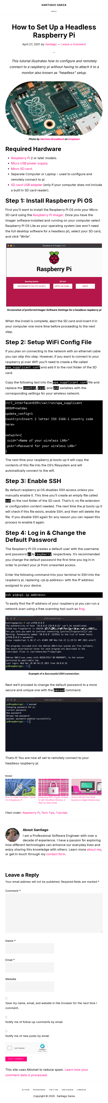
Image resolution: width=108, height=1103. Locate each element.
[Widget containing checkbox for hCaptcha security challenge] (26, 1048)
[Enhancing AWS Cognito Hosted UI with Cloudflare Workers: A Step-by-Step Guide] (53, 787)
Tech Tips (47, 812)
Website (10, 979)
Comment (13, 890)
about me (94, 849)
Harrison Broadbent (52, 139)
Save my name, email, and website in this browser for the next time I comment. (51, 1005)
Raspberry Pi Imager (48, 215)
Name (10, 940)
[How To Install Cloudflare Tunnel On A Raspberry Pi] (20, 787)
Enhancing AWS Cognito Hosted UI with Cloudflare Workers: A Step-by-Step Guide (53, 800)
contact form (55, 854)
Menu (54, 11)
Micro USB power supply (29, 163)
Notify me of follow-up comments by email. (34, 1022)
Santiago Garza (54, 4)
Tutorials (61, 812)
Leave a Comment (73, 44)
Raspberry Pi (20, 158)
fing (82, 609)
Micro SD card (21, 169)
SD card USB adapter (26, 185)
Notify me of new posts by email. (27, 1036)
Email (10, 960)
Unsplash (73, 139)
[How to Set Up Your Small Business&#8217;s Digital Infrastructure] (86, 787)
